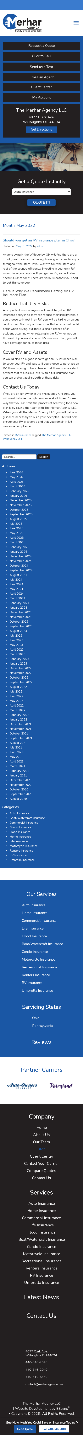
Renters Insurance (21, 851)
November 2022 (20, 673)
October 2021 (19, 733)
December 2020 (20, 780)
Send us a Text (41, 66)
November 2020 (20, 785)
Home (41, 1127)
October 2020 (19, 789)
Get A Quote (25, 1429)
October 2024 (19, 566)
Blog (41, 1149)
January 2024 (18, 608)
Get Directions (41, 129)
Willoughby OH (12, 439)
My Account (41, 97)
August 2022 (18, 687)
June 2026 (16, 472)
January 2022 (18, 719)
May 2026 (16, 477)
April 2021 (17, 761)
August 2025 (18, 519)
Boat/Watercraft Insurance (27, 818)
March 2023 (17, 654)
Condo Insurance (20, 827)
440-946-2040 (36, 1370)
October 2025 (19, 510)
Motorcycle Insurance (24, 846)
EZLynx (62, 1408)
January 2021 (18, 775)
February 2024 (19, 603)
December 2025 (20, 500)
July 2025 (16, 524)
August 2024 (18, 575)
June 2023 (16, 640)
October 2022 (19, 678)
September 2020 (21, 794)
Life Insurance (19, 841)
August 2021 (18, 743)
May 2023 (16, 645)
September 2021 (21, 738)
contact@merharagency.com (44, 1384)
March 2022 (17, 710)
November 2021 (20, 729)
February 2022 (19, 715)
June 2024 (16, 584)
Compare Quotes (41, 1170)
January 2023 (18, 664)
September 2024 (21, 570)
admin (40, 246)
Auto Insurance (19, 813)
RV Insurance (23, 435)
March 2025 (17, 542)
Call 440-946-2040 (54, 1429)
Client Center (41, 87)
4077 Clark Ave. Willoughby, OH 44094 (41, 1353)
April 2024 (17, 594)
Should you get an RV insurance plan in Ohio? (39, 240)
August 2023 (18, 631)
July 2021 (16, 747)
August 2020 (18, 799)
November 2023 (20, 617)
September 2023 (21, 626)
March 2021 (17, 766)
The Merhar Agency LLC (56, 435)
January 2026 (18, 496)
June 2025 (16, 528)
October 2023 (19, 622)
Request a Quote (41, 45)
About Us (41, 1134)
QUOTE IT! (41, 202)
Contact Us (41, 1178)
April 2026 (17, 482)
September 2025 (21, 514)
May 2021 (16, 757)
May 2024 (16, 589)
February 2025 (19, 547)
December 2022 (20, 668)
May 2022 (16, 701)
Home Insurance (20, 837)
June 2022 (16, 696)
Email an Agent (42, 77)
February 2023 (19, 659)
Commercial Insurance (24, 823)
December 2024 (20, 556)
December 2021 (20, 724)
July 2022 (16, 692)
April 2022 (17, 705)
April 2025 (17, 538)
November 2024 (20, 561)
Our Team (41, 1142)
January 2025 (18, 552)
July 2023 (16, 636)
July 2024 (16, 580)
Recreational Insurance (39, 967)
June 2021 (16, 752)
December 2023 (20, 612)
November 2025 (20, 505)
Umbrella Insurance (22, 860)
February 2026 (19, 491)
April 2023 (17, 650)
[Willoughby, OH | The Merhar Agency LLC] (22, 22)
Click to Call (41, 56)
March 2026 (17, 486)
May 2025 (16, 533)
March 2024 (17, 598)
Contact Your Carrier (41, 1163)
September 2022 (21, 682)
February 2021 (19, 771)
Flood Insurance (20, 832)
